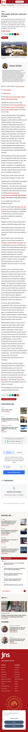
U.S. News (3, 519)
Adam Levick (3, 431)
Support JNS (19, 1)
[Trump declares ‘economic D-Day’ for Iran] (23, 540)
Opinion (3, 11)
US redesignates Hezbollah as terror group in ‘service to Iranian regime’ (9, 532)
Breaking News (7, 558)
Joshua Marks (4, 553)
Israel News (3, 547)
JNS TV (4, 597)
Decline (14, 726)
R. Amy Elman (4, 421)
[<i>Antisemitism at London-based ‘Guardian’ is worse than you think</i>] (23, 428)
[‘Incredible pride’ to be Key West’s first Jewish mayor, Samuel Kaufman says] (23, 522)
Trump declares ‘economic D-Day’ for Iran (9, 540)
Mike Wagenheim (4, 535)
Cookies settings (14, 718)
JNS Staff (3, 542)
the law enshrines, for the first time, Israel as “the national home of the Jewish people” (13, 107)
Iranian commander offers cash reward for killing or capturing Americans (13, 616)
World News (3, 538)
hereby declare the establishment (13, 195)
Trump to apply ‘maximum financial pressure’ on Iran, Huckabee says (12, 579)
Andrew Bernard (5, 525)
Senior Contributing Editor (14, 625)
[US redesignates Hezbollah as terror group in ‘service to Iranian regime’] (23, 531)
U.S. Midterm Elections (20, 5)
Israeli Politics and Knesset (8, 399)
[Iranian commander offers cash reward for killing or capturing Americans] (14, 606)
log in (10, 495)
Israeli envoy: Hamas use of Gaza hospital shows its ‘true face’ (14, 563)
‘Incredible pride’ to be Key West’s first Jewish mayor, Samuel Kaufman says (9, 522)
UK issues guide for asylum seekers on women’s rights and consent (13, 574)
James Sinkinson (13, 643)
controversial (20, 86)
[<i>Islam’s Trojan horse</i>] (23, 410)
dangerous (6, 93)
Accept (14, 722)
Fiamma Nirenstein (13, 632)
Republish (4, 37)
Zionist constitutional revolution (12, 243)
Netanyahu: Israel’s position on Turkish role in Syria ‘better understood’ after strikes (10, 550)
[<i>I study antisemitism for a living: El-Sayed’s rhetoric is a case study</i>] (23, 419)
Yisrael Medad (5, 31)
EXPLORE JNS (6, 515)
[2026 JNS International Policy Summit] (14, 704)
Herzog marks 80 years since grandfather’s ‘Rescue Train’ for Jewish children (14, 569)
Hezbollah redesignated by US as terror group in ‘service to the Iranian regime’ (13, 585)
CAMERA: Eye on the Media (6, 425)
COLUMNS (5, 622)
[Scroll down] (25, 591)
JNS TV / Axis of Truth (5, 613)
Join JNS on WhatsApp (15, 441)
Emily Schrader (4, 618)
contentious (7, 90)
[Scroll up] (22, 591)
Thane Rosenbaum (5, 411)
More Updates (6, 591)
